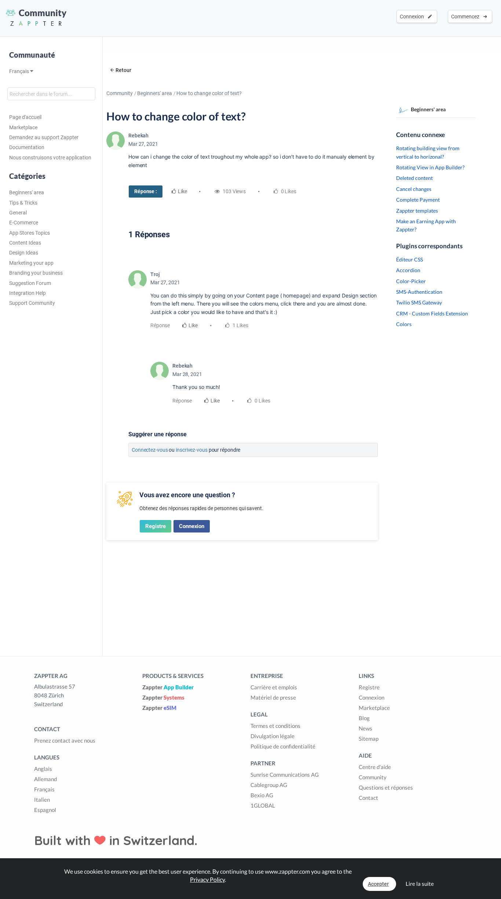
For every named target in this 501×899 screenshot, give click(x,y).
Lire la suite (420, 883)
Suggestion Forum (30, 283)
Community (119, 93)
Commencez (466, 16)
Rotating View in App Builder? (430, 167)
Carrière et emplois (274, 687)
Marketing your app (31, 263)
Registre (155, 526)
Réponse (160, 325)
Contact (368, 797)
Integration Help (27, 293)
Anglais (43, 768)
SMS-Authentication (419, 292)
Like (182, 191)
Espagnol (45, 809)
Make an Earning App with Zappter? (426, 225)
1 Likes (239, 325)
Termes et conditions (275, 725)
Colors (404, 324)
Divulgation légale (273, 736)
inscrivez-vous (192, 450)
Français (19, 71)
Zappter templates (417, 210)
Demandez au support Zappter (43, 137)
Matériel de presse (273, 697)
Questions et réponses (386, 787)
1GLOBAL (263, 805)
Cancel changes (413, 189)
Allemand (45, 779)
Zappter (168, 687)
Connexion (413, 16)
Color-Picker (411, 281)
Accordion (408, 270)
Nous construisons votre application (50, 157)
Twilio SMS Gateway (419, 302)
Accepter (378, 884)
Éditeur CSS (409, 259)
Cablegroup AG (269, 784)
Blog (364, 718)
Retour (123, 70)
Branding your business (36, 273)
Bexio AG (262, 795)
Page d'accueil (25, 117)
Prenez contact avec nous (64, 740)
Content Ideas (25, 243)
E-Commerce (23, 222)
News (365, 728)
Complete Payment (418, 199)
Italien (42, 799)
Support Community (32, 303)
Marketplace (23, 127)
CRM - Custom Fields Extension (432, 313)
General (18, 213)
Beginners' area (26, 192)
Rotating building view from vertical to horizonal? (428, 152)
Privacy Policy (207, 879)
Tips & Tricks (23, 203)
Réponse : (145, 191)
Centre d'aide (375, 766)
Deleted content (414, 178)
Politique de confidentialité (283, 746)
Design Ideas (23, 253)
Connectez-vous (150, 450)
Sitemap (369, 738)
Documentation (26, 147)
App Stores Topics (29, 233)
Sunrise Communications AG (285, 774)
